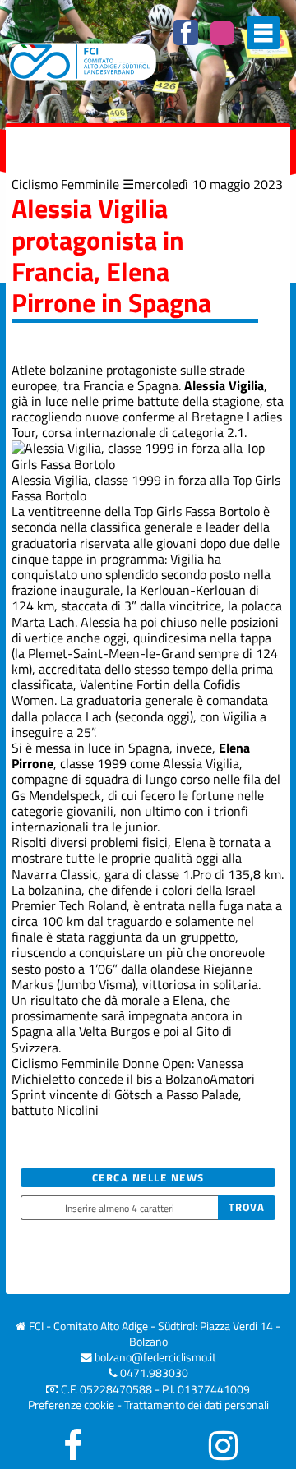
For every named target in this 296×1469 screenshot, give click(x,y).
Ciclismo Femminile (65, 184)
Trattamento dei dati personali (196, 1405)
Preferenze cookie (71, 1405)
